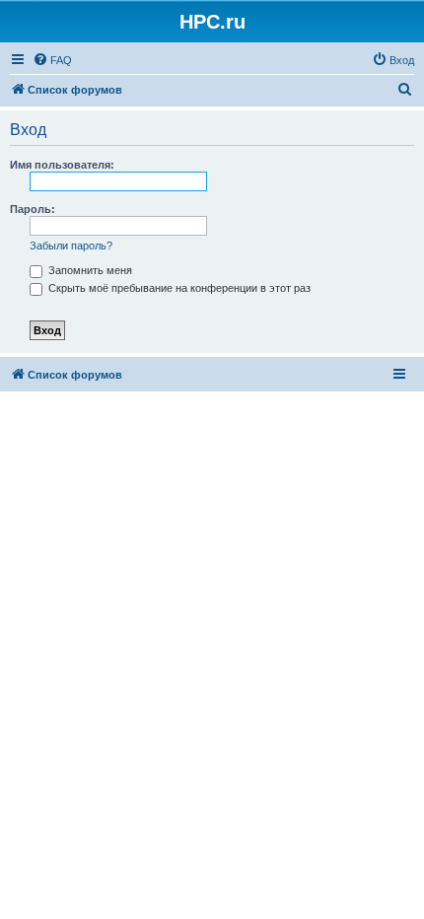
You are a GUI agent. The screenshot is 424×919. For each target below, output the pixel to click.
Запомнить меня (88, 270)
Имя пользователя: (62, 165)
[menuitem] (52, 60)
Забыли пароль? (71, 245)
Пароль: (32, 209)
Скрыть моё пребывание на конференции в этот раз (178, 288)
